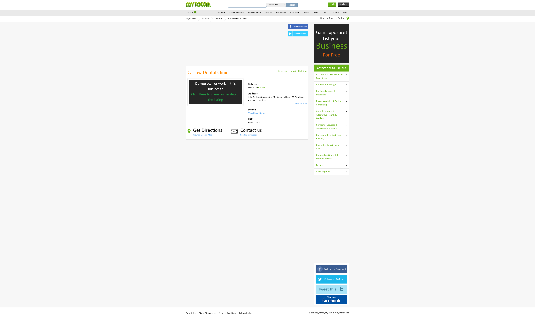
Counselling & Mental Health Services (327, 157)
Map (345, 13)
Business (221, 13)
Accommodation (236, 13)
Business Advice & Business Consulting (329, 103)
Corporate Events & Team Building (329, 137)
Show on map (301, 104)
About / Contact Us (207, 313)
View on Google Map (202, 135)
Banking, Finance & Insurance (325, 93)
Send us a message (248, 135)
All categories (323, 171)
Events (307, 13)
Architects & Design (326, 84)
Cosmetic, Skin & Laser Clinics (327, 147)
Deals (325, 13)
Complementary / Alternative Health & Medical (326, 115)
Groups (269, 13)
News (316, 13)
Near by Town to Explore (333, 18)
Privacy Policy (245, 313)
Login (332, 4)
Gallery (335, 13)
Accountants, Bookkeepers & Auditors (329, 76)
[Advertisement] (236, 43)
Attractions (281, 13)
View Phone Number (257, 113)
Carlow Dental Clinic (237, 19)
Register (343, 4)
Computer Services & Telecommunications (326, 127)
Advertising (191, 313)
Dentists (218, 19)
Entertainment (254, 13)
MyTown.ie (191, 19)
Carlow (189, 12)
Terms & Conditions (227, 313)
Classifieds (295, 13)
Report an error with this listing (292, 71)
